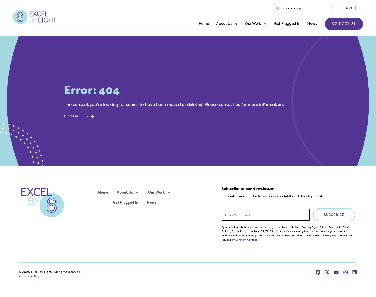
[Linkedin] (354, 272)
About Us (224, 24)
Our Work (253, 24)
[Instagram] (345, 272)
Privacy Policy (29, 276)
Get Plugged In (287, 24)
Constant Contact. (246, 240)
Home (204, 24)
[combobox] (302, 8)
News (312, 24)
